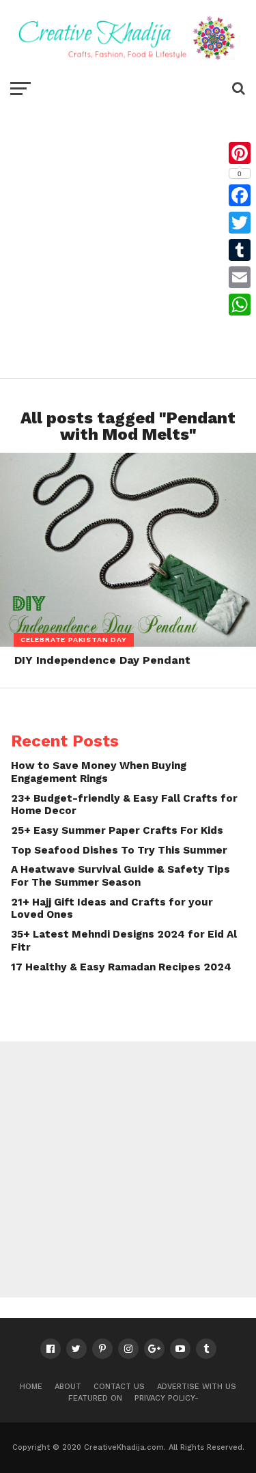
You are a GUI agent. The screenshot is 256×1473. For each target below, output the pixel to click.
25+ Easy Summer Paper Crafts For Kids (117, 830)
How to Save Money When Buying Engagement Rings (98, 772)
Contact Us (119, 1386)
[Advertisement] (128, 237)
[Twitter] (239, 222)
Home (31, 1386)
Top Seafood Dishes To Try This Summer (119, 850)
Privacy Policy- (166, 1398)
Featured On (95, 1398)
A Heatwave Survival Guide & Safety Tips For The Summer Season (120, 875)
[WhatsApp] (239, 304)
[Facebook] (239, 195)
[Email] (239, 277)
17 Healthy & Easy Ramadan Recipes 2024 (121, 967)
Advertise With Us (196, 1386)
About (68, 1386)
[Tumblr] (239, 250)
